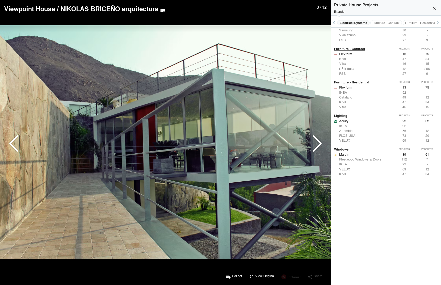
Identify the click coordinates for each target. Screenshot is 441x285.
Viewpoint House (29, 8)
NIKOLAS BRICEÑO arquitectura (109, 8)
